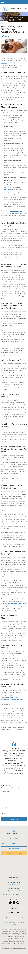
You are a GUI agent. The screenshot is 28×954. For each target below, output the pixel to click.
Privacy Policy (14, 912)
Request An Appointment (14, 853)
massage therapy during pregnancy (13, 603)
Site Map (14, 908)
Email (14, 843)
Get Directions (14, 848)
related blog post (16, 211)
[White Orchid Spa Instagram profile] (14, 903)
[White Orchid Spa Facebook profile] (10, 903)
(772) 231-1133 (14, 838)
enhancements (16, 699)
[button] (2, 2)
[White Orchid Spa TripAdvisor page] (17, 903)
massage (4, 63)
